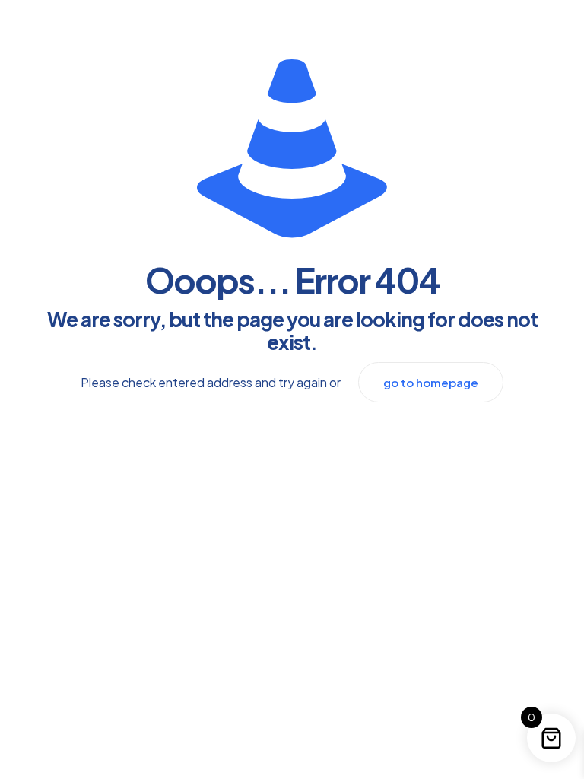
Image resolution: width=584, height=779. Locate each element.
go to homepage (430, 382)
